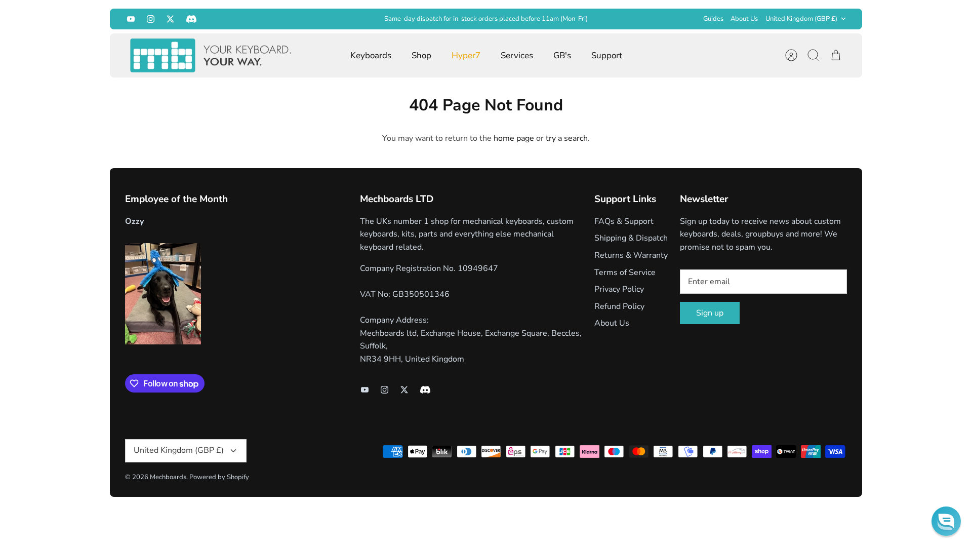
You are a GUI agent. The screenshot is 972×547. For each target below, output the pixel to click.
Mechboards (168, 477)
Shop (421, 55)
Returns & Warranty (631, 255)
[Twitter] (170, 19)
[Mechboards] (211, 55)
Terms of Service (625, 272)
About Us (744, 18)
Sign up (709, 313)
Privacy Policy (619, 289)
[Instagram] (150, 19)
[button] (946, 521)
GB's (562, 55)
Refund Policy (619, 306)
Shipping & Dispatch (631, 238)
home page (514, 138)
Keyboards (370, 55)
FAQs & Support (624, 221)
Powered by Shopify (219, 477)
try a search (567, 138)
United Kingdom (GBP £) (801, 18)
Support (606, 55)
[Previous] (328, 18)
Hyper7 (466, 55)
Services (517, 55)
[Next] (644, 18)
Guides (713, 18)
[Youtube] (131, 19)
